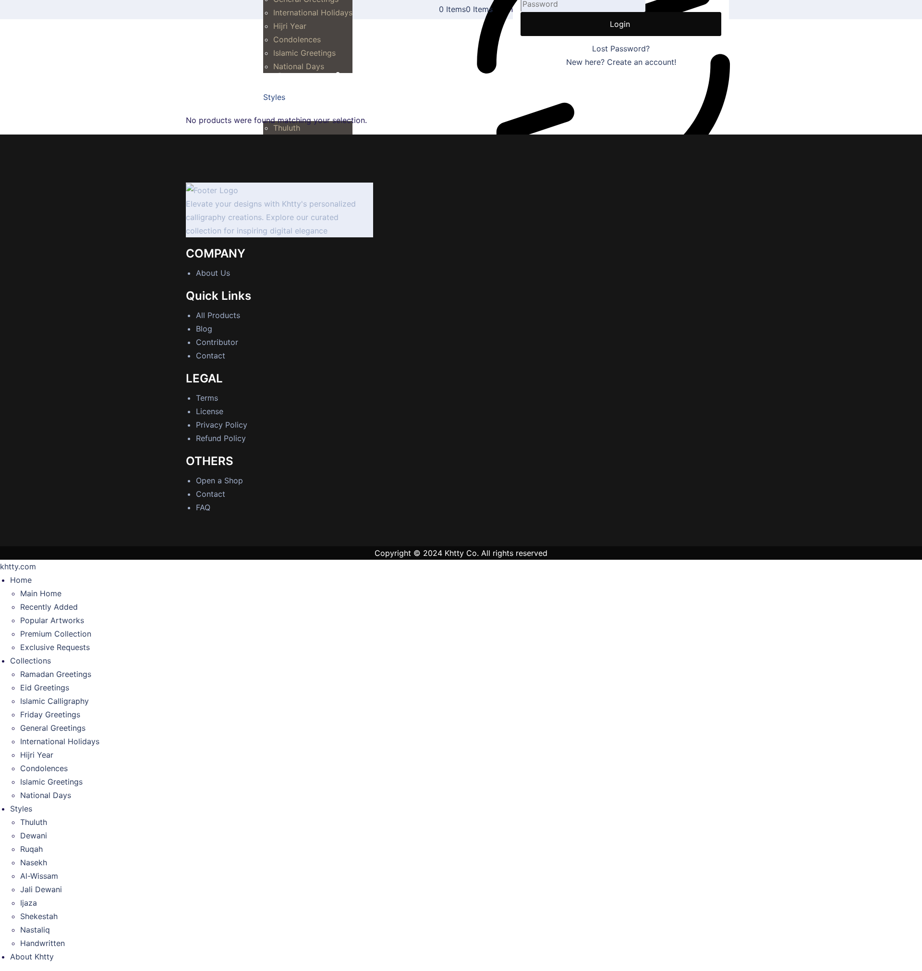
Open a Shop (219, 480)
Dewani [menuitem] (33, 835)
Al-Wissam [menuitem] (39, 876)
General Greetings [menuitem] (52, 728)
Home (196, 106)
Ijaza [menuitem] (28, 903)
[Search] (912, 5)
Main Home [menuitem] (40, 593)
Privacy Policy (221, 425)
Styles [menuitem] (21, 808)
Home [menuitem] (21, 580)
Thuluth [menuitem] (33, 822)
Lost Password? (621, 48)
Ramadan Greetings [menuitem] (55, 674)
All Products (218, 315)
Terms (207, 398)
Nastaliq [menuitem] (35, 929)
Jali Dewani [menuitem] (41, 889)
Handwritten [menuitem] (42, 943)
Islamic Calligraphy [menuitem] (54, 701)
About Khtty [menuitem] (32, 956)
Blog (204, 328)
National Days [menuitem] (45, 795)
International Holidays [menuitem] (59, 741)
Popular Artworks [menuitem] (52, 620)
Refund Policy (221, 438)
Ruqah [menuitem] (31, 849)
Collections (230, 106)
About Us (213, 273)
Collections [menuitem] (30, 660)
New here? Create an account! (621, 62)
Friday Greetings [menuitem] (50, 714)
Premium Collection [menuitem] (55, 634)
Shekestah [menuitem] (39, 916)
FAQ (203, 507)
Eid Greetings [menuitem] (44, 687)
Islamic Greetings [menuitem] (51, 782)
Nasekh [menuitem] (33, 862)
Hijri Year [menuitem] (36, 755)
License (209, 411)
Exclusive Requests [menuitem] (55, 647)
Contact (210, 355)
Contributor (217, 342)
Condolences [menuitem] (44, 768)
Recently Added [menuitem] (49, 607)
